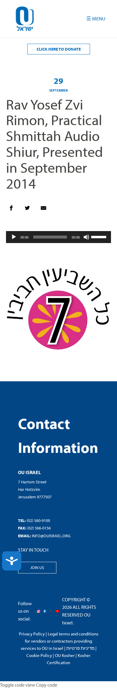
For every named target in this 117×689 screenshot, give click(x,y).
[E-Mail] (46, 209)
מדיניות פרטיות (80, 648)
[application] (58, 237)
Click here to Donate (59, 49)
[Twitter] (30, 209)
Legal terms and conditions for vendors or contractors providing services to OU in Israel (59, 641)
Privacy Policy (32, 634)
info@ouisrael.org (51, 535)
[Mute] (86, 237)
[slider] (99, 236)
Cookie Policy (39, 655)
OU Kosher (65, 655)
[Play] (14, 237)
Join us (37, 567)
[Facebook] (14, 209)
